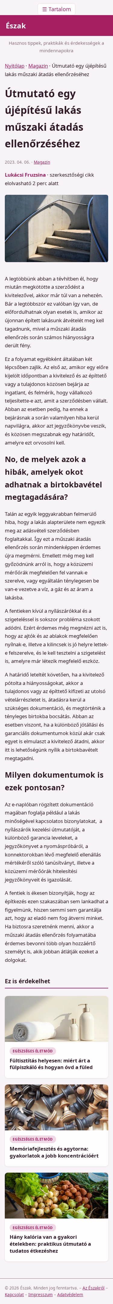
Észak (16, 26)
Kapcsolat (14, 1294)
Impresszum (40, 1294)
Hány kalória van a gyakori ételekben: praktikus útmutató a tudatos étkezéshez (50, 1243)
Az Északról (94, 1288)
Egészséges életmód (33, 1051)
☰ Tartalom (56, 9)
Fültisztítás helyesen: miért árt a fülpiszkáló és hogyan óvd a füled (51, 1064)
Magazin (38, 65)
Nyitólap (14, 65)
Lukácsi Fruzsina (25, 174)
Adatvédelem (70, 1294)
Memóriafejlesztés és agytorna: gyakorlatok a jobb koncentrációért (54, 1152)
